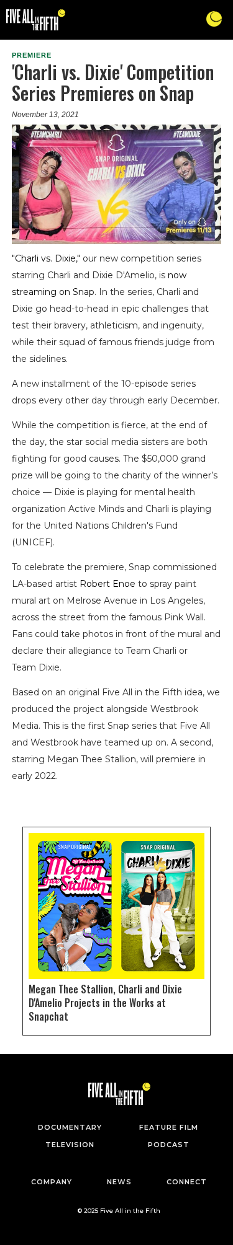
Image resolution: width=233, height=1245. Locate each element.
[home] (32, 20)
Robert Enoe (107, 583)
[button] (214, 19)
